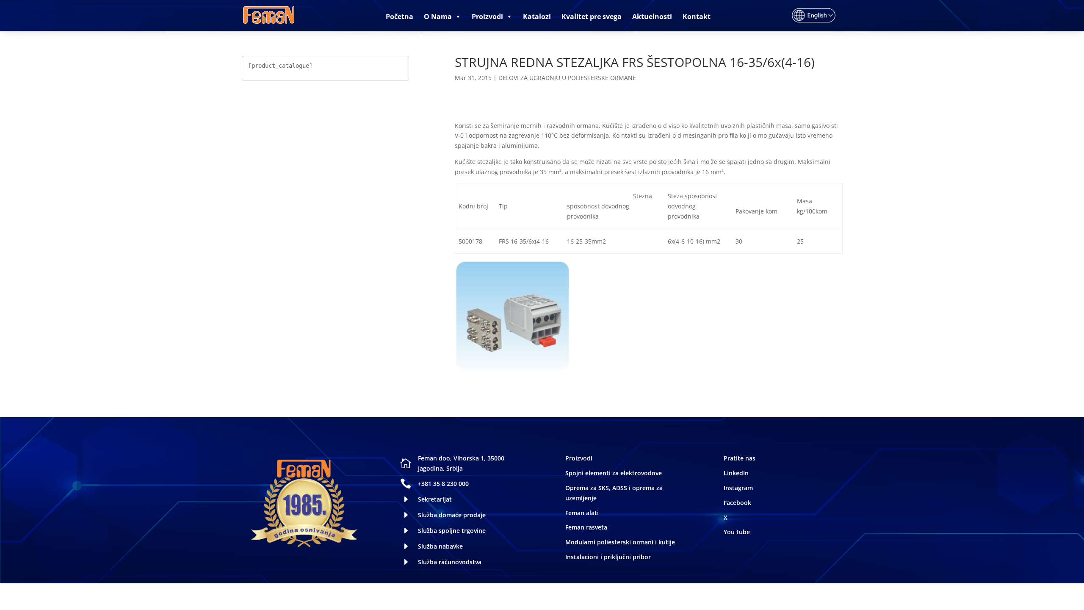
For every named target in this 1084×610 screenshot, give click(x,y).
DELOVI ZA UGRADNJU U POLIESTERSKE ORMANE (567, 78)
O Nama (438, 16)
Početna (399, 16)
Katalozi (537, 16)
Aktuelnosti (652, 16)
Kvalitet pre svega (591, 16)
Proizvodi (487, 16)
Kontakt (697, 16)
